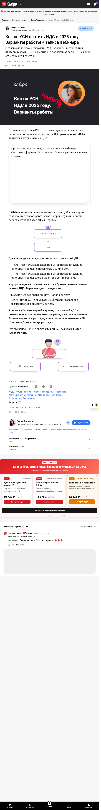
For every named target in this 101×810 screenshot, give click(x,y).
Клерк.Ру (31, 536)
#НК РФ (27, 392)
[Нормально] (43, 386)
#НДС (11, 392)
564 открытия (34, 407)
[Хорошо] (36, 386)
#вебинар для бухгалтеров (22, 398)
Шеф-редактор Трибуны (17, 536)
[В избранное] (19, 66)
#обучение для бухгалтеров (22, 395)
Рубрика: (13, 402)
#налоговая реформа (44, 392)
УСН (29, 30)
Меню (69, 807)
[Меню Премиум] (21, 4)
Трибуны (37, 430)
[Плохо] (51, 386)
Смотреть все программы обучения (49, 510)
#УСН (19, 392)
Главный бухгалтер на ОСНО (47, 484)
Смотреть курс (17, 502)
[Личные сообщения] (88, 4)
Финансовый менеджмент (82, 482)
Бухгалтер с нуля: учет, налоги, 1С (15, 484)
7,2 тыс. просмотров (17, 407)
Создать (49, 807)
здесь (11, 432)
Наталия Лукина (15, 533)
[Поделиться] (23, 66)
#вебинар (61, 392)
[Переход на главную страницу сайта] (9, 4)
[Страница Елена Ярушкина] (7, 28)
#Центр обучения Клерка (50, 395)
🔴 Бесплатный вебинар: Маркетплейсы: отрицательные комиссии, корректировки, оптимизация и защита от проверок (49, 12)
